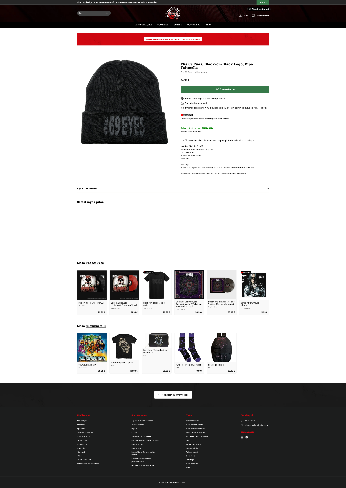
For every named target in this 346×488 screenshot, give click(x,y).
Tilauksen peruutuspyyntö (197, 436)
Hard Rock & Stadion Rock (143, 465)
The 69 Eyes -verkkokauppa (194, 72)
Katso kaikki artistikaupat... (88, 463)
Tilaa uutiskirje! (85, 2)
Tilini (188, 467)
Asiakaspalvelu (192, 421)
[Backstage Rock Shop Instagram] (242, 437)
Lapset (134, 428)
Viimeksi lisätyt (138, 424)
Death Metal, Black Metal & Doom (143, 453)
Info (208, 24)
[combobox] (94, 13)
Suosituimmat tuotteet (141, 436)
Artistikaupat (143, 24)
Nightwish (81, 452)
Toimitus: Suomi (260, 9)
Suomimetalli (96, 326)
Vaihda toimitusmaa (190, 131)
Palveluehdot (192, 452)
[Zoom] (124, 102)
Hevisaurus (82, 440)
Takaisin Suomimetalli (175, 394)
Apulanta (81, 428)
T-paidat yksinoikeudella (142, 421)
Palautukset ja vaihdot (195, 432)
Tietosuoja (190, 456)
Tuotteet (162, 24)
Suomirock (136, 448)
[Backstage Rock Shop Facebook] (246, 437)
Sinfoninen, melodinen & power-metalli (142, 460)
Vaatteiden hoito (193, 444)
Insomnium (82, 444)
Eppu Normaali (83, 436)
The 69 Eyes (95, 263)
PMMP (79, 456)
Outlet (178, 24)
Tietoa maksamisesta (195, 428)
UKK (187, 440)
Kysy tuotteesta (87, 188)
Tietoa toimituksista (194, 424)
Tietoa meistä (192, 463)
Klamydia (81, 448)
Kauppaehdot (192, 448)
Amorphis (81, 424)
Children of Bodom (85, 432)
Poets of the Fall (84, 459)
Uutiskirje (193, 24)
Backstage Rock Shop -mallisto (145, 440)
